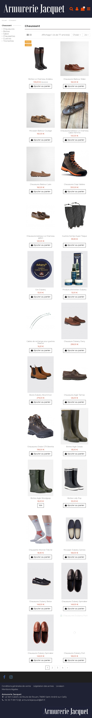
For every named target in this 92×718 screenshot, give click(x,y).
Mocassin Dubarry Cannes (74, 550)
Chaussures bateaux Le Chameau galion (41, 237)
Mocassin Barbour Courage (40, 131)
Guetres (7, 38)
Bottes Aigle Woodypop (41, 498)
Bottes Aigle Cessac (74, 447)
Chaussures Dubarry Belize (40, 601)
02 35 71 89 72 (11, 700)
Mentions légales (10, 689)
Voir (40, 505)
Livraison (60, 686)
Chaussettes (9, 36)
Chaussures (8, 29)
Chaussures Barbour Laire (40, 184)
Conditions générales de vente (16, 686)
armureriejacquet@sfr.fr (33, 700)
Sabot (6, 34)
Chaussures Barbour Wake (74, 79)
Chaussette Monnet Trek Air (40, 550)
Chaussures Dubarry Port (74, 653)
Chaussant (7, 25)
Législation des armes (43, 686)
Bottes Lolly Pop (74, 498)
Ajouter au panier (42, 86)
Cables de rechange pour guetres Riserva (41, 342)
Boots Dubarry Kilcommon (40, 395)
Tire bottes (8, 41)
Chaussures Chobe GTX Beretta (40, 447)
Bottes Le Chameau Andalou (40, 79)
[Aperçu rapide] (41, 76)
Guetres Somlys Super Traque (74, 236)
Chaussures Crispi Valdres (74, 184)
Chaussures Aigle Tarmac (74, 395)
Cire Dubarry (40, 290)
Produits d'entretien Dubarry (74, 290)
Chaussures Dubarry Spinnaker (74, 601)
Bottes (6, 31)
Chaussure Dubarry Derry (74, 341)
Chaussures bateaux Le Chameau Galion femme (74, 132)
